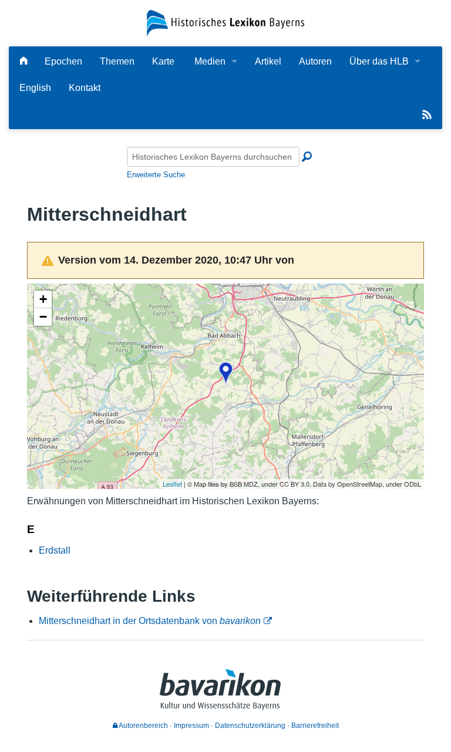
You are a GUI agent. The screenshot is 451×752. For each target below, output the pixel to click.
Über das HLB (379, 61)
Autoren (315, 61)
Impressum (191, 725)
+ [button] (43, 299)
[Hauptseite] (23, 61)
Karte (163, 61)
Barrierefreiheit (315, 725)
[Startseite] (225, 23)
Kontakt (84, 88)
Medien (210, 61)
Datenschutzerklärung (250, 725)
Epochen (63, 61)
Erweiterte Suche (156, 174)
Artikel (268, 61)
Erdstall (54, 550)
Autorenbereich (142, 725)
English (35, 88)
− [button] (43, 316)
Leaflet (172, 483)
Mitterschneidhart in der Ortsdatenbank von (150, 621)
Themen (117, 61)
